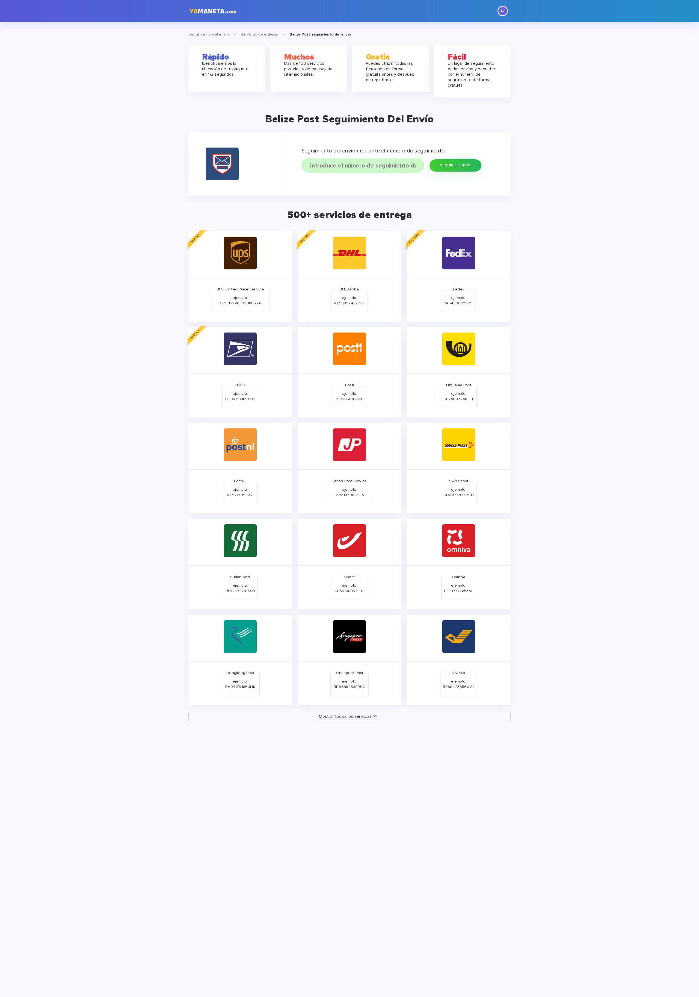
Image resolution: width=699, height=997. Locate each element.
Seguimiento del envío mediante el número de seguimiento (373, 151)
